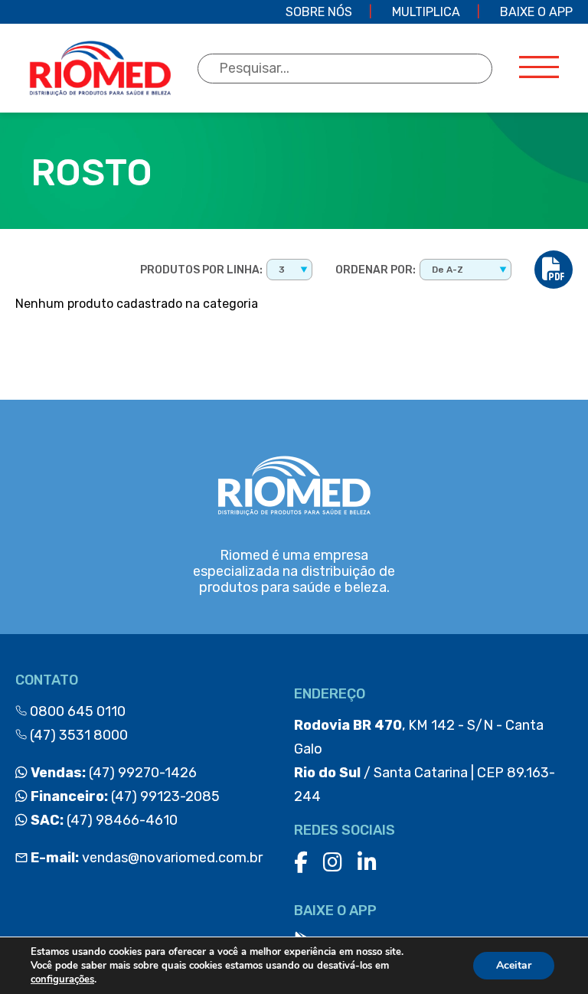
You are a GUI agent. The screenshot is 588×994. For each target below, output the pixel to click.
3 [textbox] (282, 269)
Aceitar (513, 965)
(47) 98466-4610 (103, 820)
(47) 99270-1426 (112, 772)
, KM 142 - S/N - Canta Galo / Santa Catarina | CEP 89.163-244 (424, 761)
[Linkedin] (367, 862)
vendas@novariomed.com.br (147, 857)
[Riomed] (100, 68)
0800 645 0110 (76, 711)
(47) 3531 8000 (77, 735)
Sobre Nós (319, 12)
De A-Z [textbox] (447, 269)
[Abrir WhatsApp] (550, 955)
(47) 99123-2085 (124, 796)
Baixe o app (536, 12)
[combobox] (289, 269)
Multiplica (426, 12)
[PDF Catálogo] (553, 269)
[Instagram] (332, 862)
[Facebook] (301, 862)
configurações (62, 979)
